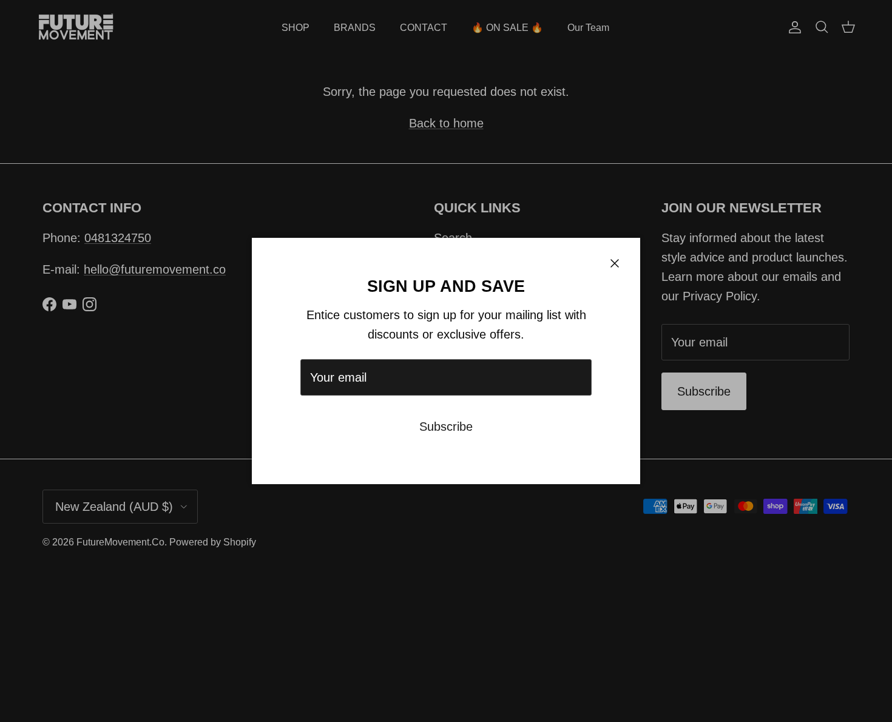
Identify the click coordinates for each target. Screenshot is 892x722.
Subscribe (446, 426)
